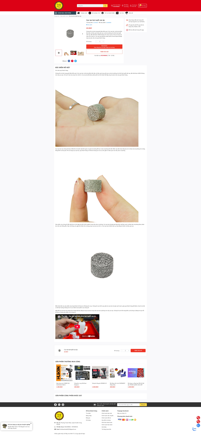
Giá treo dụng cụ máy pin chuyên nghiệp (19, 424)
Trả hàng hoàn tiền (106, 429)
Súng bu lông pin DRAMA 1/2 (99, 383)
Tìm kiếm (88, 413)
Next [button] (82, 34)
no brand (95, 22)
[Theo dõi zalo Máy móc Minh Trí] (59, 404)
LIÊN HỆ (131, 13)
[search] (105, 5)
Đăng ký (143, 404)
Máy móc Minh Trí (121, 413)
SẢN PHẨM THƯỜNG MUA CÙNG (67, 361)
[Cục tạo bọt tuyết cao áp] (69, 33)
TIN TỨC (121, 13)
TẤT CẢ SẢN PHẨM (109, 13)
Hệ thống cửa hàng (126, 5)
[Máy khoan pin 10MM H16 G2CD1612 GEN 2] (64, 372)
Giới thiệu (104, 427)
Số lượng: (89, 41)
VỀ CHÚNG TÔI (96, 13)
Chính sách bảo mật (107, 413)
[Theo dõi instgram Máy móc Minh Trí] (63, 404)
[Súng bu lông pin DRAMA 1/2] (100, 372)
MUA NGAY (104, 46)
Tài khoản (134, 5)
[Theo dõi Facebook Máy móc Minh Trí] (55, 404)
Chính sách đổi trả (106, 417)
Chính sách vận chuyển (107, 415)
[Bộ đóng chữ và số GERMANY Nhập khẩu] (118, 372)
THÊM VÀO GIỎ (104, 51)
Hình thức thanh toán (107, 422)
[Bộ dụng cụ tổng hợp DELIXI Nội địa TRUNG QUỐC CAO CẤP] (136, 372)
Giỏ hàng (88, 420)
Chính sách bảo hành (107, 424)
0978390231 (75, 426)
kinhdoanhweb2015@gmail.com (68, 429)
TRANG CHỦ (84, 13)
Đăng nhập (134, 6)
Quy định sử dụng (106, 420)
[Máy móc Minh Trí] (64, 6)
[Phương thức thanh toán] (127, 419)
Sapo (83, 433)
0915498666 (116, 6)
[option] (69, 33)
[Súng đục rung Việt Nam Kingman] (82, 372)
